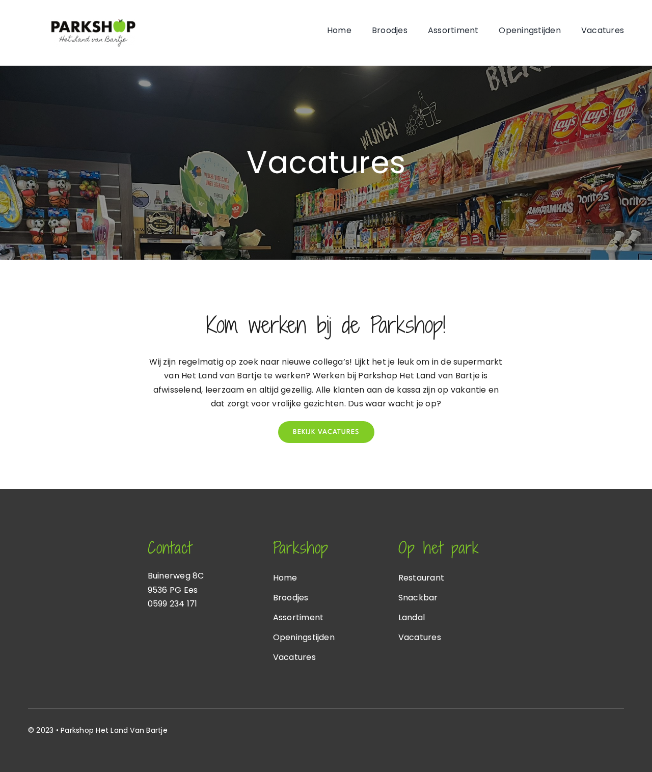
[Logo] (93, 23)
